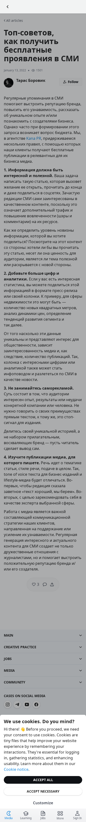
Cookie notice (16, 769)
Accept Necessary (43, 791)
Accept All (43, 779)
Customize (43, 802)
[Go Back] (7, 7)
